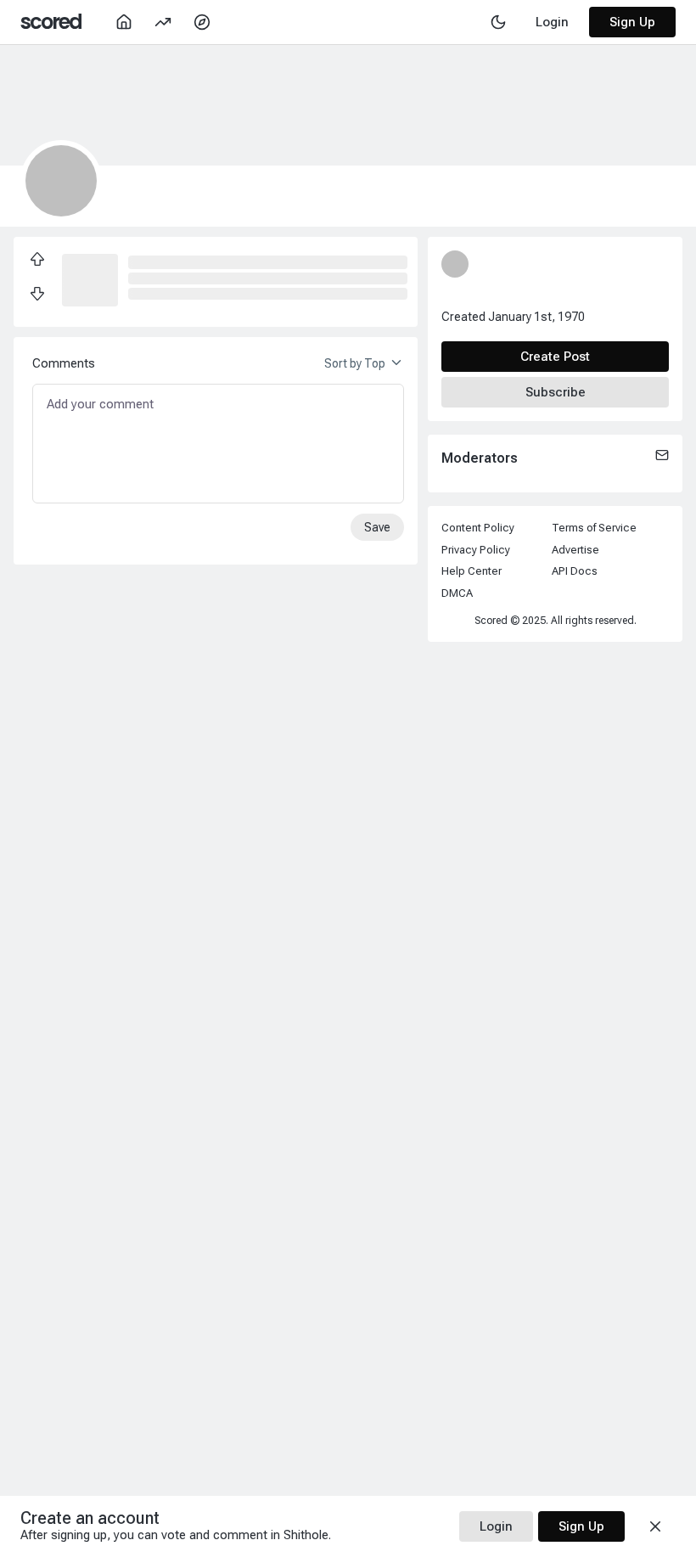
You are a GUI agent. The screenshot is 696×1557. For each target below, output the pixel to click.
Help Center (471, 571)
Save (377, 527)
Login (496, 1526)
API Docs (575, 571)
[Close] (655, 1526)
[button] (90, 278)
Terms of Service (594, 527)
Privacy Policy (475, 549)
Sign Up (632, 22)
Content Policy (477, 527)
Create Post (555, 356)
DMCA (457, 593)
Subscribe (555, 392)
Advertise (575, 549)
